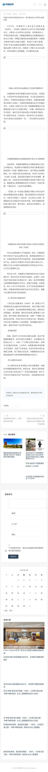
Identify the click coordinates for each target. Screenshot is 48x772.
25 (36, 599)
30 (24, 606)
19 (41, 593)
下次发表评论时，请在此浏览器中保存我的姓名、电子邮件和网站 (24, 549)
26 (41, 599)
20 (6, 599)
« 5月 (5, 611)
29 (18, 606)
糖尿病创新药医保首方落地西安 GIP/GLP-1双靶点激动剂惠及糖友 (12, 455)
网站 (13, 535)
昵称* (14, 513)
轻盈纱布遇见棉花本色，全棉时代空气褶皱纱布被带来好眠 (36, 421)
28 (12, 606)
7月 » (11, 611)
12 (41, 586)
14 (12, 593)
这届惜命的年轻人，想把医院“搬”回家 (12, 420)
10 (30, 586)
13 (6, 593)
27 (6, 606)
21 (12, 599)
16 (24, 593)
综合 (15, 14)
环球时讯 (9, 393)
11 (36, 586)
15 (18, 593)
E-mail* (14, 524)
